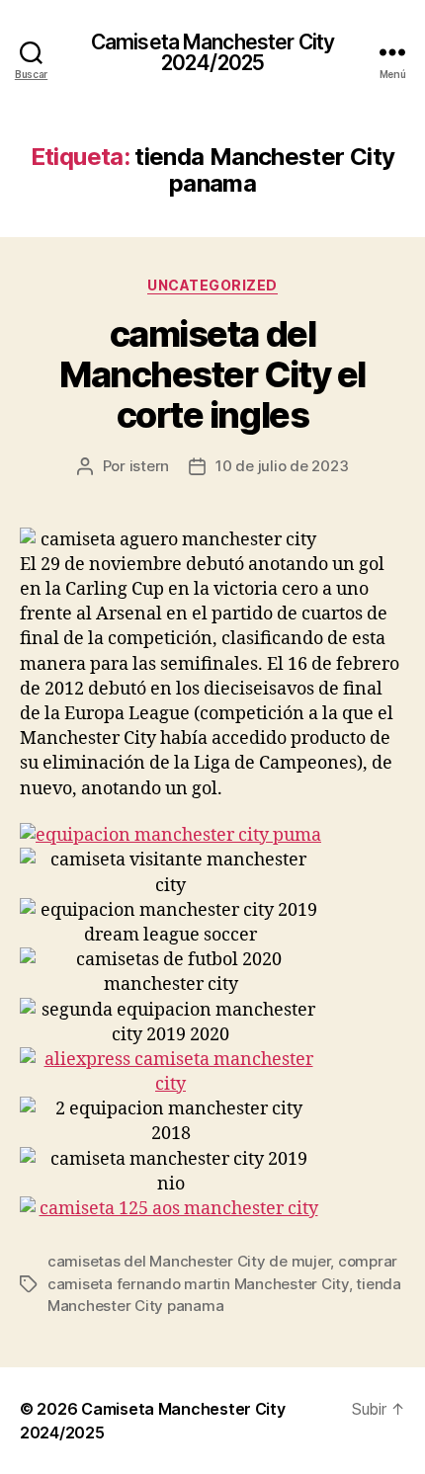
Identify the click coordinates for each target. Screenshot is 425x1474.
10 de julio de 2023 (281, 465)
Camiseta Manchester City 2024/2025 (212, 52)
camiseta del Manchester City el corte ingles (212, 374)
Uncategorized (212, 285)
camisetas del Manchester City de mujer (188, 1261)
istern (149, 465)
